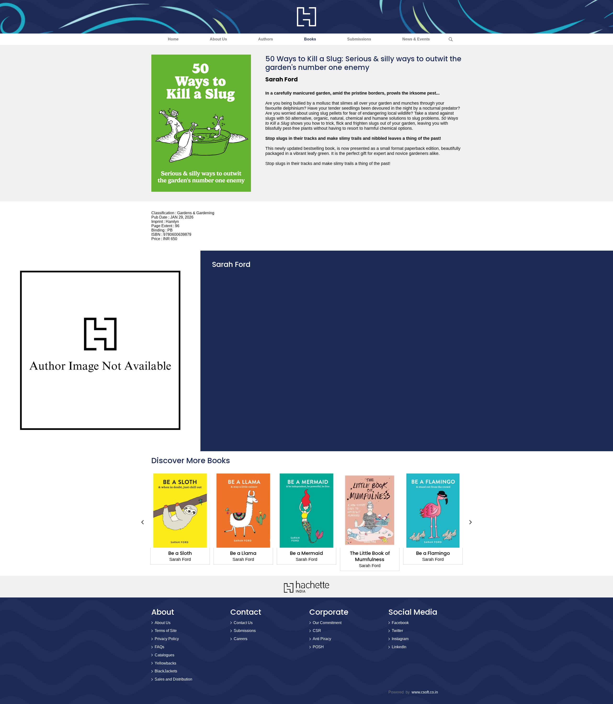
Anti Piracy (322, 639)
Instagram (400, 639)
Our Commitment (327, 623)
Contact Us (243, 623)
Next (470, 522)
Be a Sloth (180, 553)
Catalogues (164, 655)
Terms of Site (166, 631)
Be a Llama (243, 553)
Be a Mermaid (306, 553)
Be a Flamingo (433, 553)
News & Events (416, 39)
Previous (142, 522)
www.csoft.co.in (425, 692)
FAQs (159, 647)
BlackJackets (166, 671)
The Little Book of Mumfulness (370, 556)
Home (173, 39)
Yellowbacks (165, 663)
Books (310, 39)
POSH (318, 647)
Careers (240, 639)
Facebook (400, 623)
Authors (265, 39)
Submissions (359, 39)
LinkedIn (399, 647)
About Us (218, 39)
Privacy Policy (167, 639)
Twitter (397, 631)
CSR (317, 631)
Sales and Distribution (173, 679)
